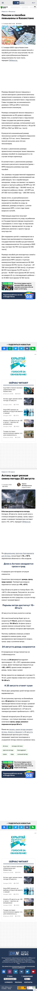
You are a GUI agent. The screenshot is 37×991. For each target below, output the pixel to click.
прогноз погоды (8, 750)
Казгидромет (21, 750)
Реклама (18, 982)
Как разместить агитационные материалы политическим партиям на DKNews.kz (18, 967)
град (12, 754)
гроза (5, 754)
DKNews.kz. (13, 60)
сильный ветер (22, 754)
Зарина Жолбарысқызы (27, 484)
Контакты (28, 982)
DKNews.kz (26, 522)
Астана (5, 746)
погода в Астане (17, 746)
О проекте (9, 982)
